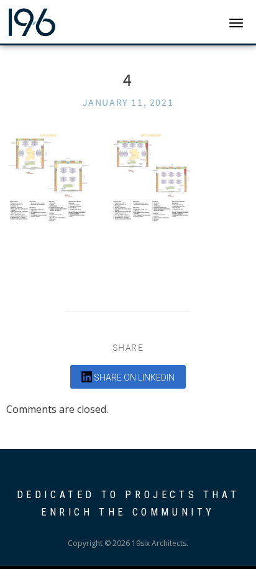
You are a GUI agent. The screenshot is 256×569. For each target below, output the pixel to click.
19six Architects (57, 21)
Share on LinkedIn (133, 377)
